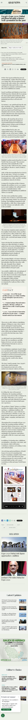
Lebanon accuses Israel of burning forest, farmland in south (9, 608)
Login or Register (6, 709)
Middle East (4, 674)
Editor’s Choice (12, 527)
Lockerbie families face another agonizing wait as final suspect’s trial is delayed (9, 679)
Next (26, 31)
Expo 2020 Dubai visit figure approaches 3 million (13, 554)
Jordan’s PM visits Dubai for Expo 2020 (12, 578)
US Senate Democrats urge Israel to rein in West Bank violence (9, 601)
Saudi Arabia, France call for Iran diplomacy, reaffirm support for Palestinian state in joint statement (10, 689)
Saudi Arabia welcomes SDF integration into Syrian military (9, 621)
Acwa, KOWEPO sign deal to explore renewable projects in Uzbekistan (9, 628)
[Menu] (1, 2)
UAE (4, 527)
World (3, 685)
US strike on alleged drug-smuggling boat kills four (9, 614)
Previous (2, 31)
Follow (24, 69)
